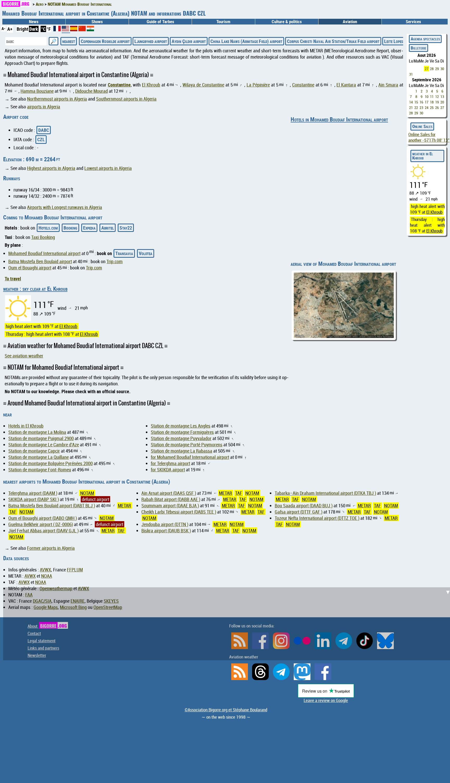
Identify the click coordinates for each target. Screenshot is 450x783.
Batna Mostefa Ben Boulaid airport (40, 261)
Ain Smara (388, 85)
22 (416, 107)
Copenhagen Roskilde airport (105, 41)
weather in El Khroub (422, 156)
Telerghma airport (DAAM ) (32, 493)
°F (49, 29)
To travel (13, 278)
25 (432, 107)
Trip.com (115, 261)
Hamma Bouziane (37, 91)
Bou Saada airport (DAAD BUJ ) (304, 505)
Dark (33, 29)
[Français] (57, 29)
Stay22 (126, 228)
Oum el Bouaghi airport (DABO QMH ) (42, 518)
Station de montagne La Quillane (38, 457)
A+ (9, 29)
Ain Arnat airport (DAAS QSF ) (168, 493)
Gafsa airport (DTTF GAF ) (298, 512)
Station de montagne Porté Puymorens (186, 444)
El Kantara (346, 85)
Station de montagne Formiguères (182, 432)
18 (432, 102)
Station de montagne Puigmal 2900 (41, 438)
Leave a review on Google (326, 700)
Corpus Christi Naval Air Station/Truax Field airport (333, 41)
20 (442, 102)
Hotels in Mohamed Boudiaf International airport (339, 119)
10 (426, 96)
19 (437, 102)
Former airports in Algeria (51, 548)
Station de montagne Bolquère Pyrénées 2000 (50, 463)
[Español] (74, 29)
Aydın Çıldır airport (189, 41)
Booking (70, 228)
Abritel (107, 228)
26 (437, 107)
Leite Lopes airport (400, 41)
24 (426, 107)
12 (437, 96)
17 (426, 102)
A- (3, 28)
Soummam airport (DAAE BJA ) (170, 505)
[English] (66, 30)
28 (432, 68)
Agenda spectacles (425, 39)
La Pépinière (258, 85)
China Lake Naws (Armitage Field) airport (246, 41)
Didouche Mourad (91, 91)
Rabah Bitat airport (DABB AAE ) (170, 499)
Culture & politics (287, 21)
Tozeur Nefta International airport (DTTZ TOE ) (317, 518)
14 (411, 102)
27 (426, 68)
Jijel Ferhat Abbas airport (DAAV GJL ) (43, 530)
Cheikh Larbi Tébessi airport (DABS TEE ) (178, 512)
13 (442, 96)
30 (442, 68)
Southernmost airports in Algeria (126, 99)
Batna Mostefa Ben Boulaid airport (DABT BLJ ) (51, 505)
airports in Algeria (43, 106)
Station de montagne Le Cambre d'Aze (43, 444)
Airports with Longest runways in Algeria (64, 207)
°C (43, 29)
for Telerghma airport (170, 463)
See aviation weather (24, 356)
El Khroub (151, 85)
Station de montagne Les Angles (180, 426)
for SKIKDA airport (168, 469)
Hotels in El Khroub (25, 426)
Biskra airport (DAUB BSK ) (166, 530)
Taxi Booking (43, 237)
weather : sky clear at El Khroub (35, 288)
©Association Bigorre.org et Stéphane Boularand (226, 710)
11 (432, 96)
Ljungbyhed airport (150, 41)
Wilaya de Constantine (203, 85)
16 (421, 102)
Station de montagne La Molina (37, 432)
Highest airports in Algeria (51, 168)
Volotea (145, 253)
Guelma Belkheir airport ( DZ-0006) (40, 524)
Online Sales (422, 126)
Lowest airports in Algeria (108, 168)
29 (437, 68)
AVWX (45, 569)
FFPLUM (75, 569)
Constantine (119, 85)
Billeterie (418, 48)
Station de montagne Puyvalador (181, 438)
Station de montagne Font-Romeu (39, 469)
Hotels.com (48, 228)
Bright (22, 29)
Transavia (124, 253)
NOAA (46, 576)
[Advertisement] (228, 623)
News (34, 21)
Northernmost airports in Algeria (57, 99)
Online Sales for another (428, 137)
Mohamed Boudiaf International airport (44, 253)
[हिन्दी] (90, 29)
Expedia (89, 228)
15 (416, 102)
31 (411, 74)
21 (411, 107)
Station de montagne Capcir (34, 451)
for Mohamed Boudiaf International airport (190, 457)
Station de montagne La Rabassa (181, 451)
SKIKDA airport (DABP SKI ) (33, 499)
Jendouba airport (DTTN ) (164, 524)
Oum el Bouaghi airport (29, 267)
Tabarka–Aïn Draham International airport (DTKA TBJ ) (325, 493)
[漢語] (82, 29)
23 (421, 107)
